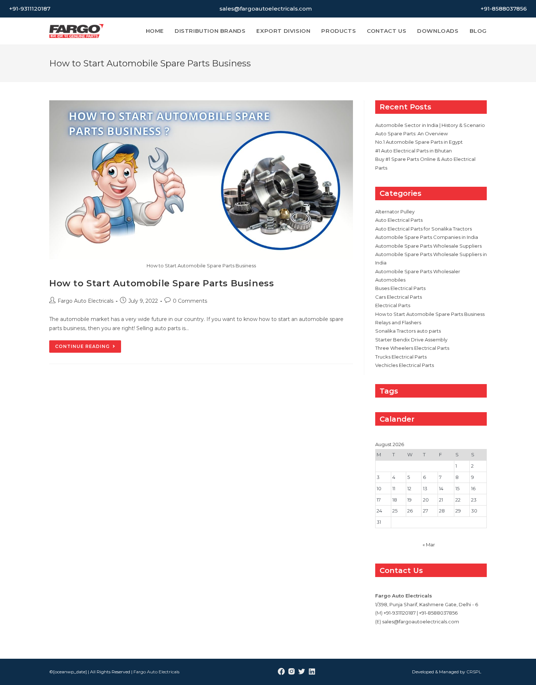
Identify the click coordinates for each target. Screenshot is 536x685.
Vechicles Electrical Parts (404, 365)
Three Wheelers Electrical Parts (412, 348)
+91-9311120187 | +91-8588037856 (421, 613)
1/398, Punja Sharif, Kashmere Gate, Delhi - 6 (426, 604)
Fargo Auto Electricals (85, 301)
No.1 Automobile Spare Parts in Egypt (419, 142)
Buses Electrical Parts (400, 288)
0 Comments (190, 301)
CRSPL (473, 671)
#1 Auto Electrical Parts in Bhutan (413, 151)
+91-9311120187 (29, 8)
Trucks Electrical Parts (401, 357)
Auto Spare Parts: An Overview (411, 133)
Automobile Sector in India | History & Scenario (430, 125)
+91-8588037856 (504, 8)
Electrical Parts (392, 305)
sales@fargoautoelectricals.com (266, 8)
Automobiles (390, 280)
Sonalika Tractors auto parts (408, 331)
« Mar (429, 544)
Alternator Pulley (395, 211)
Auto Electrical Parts (399, 220)
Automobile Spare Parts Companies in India (426, 237)
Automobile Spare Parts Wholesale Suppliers (428, 246)
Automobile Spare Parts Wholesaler (417, 271)
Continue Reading (88, 348)
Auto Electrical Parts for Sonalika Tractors (423, 229)
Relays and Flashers (398, 322)
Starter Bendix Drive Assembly (411, 339)
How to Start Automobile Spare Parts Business (161, 283)
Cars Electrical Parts (398, 297)
